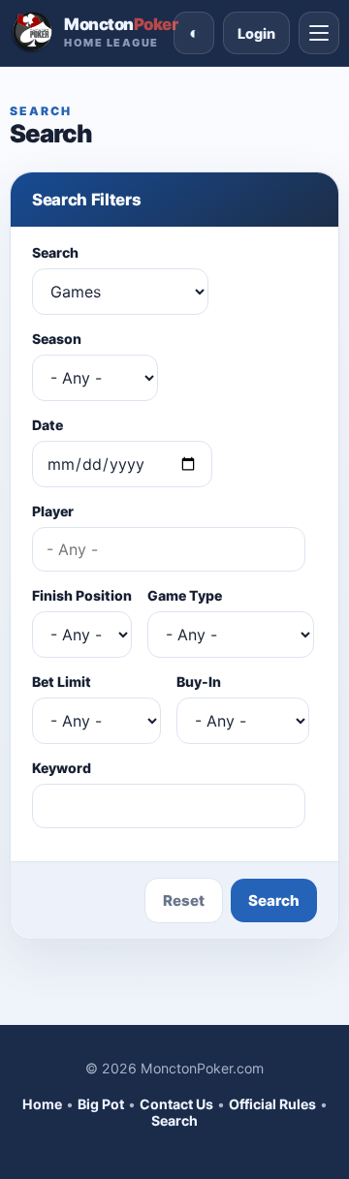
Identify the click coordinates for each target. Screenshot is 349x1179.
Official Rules (272, 1104)
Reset (184, 900)
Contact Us (176, 1104)
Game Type (184, 595)
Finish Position (82, 595)
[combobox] (168, 549)
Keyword (61, 768)
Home (42, 1104)
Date (47, 425)
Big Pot (101, 1104)
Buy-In (198, 681)
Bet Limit (61, 681)
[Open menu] (319, 33)
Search (55, 252)
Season (56, 338)
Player (53, 511)
